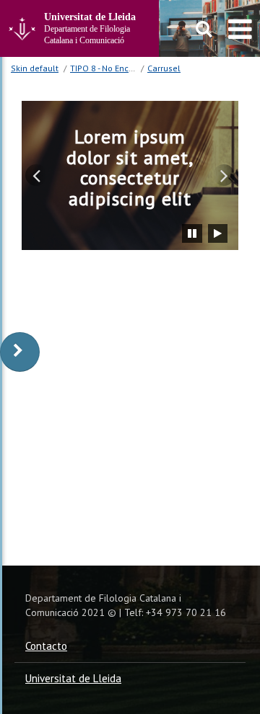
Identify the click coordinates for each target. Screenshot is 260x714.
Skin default (34, 68)
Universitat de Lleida (73, 678)
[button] (36, 175)
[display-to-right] (20, 352)
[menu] (240, 28)
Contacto (46, 646)
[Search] (204, 28)
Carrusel (164, 68)
